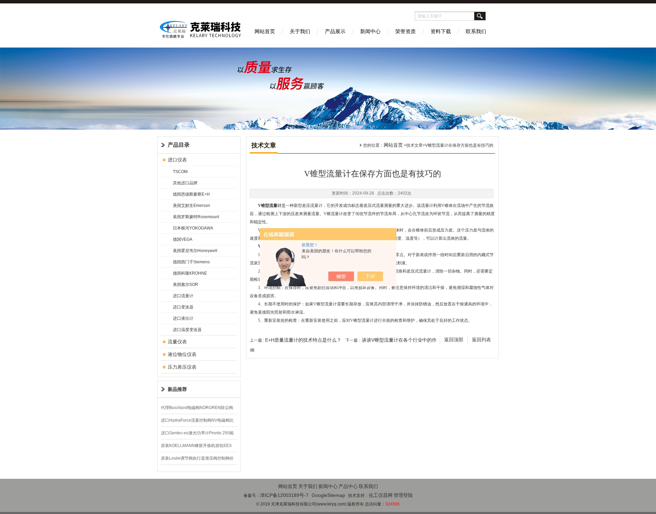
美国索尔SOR (185, 284)
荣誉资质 (405, 31)
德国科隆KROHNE (190, 273)
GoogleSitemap (328, 495)
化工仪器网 (381, 495)
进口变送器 (183, 307)
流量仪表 (177, 341)
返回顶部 (453, 339)
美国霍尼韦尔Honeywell (195, 250)
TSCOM (180, 171)
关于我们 (300, 31)
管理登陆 (403, 495)
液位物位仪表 (182, 354)
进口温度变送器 (187, 329)
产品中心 (348, 486)
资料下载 (440, 31)
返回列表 (481, 339)
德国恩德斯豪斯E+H (191, 194)
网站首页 (265, 31)
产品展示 (335, 31)
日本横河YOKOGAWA (193, 228)
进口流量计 (183, 295)
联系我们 (476, 31)
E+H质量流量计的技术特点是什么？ (303, 340)
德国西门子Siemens (191, 262)
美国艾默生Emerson (191, 205)
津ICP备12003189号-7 (284, 495)
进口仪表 (177, 159)
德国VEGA (182, 239)
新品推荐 (177, 389)
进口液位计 (183, 318)
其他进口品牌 (185, 183)
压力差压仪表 (182, 367)
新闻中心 (370, 31)
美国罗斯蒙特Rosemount (196, 216)
